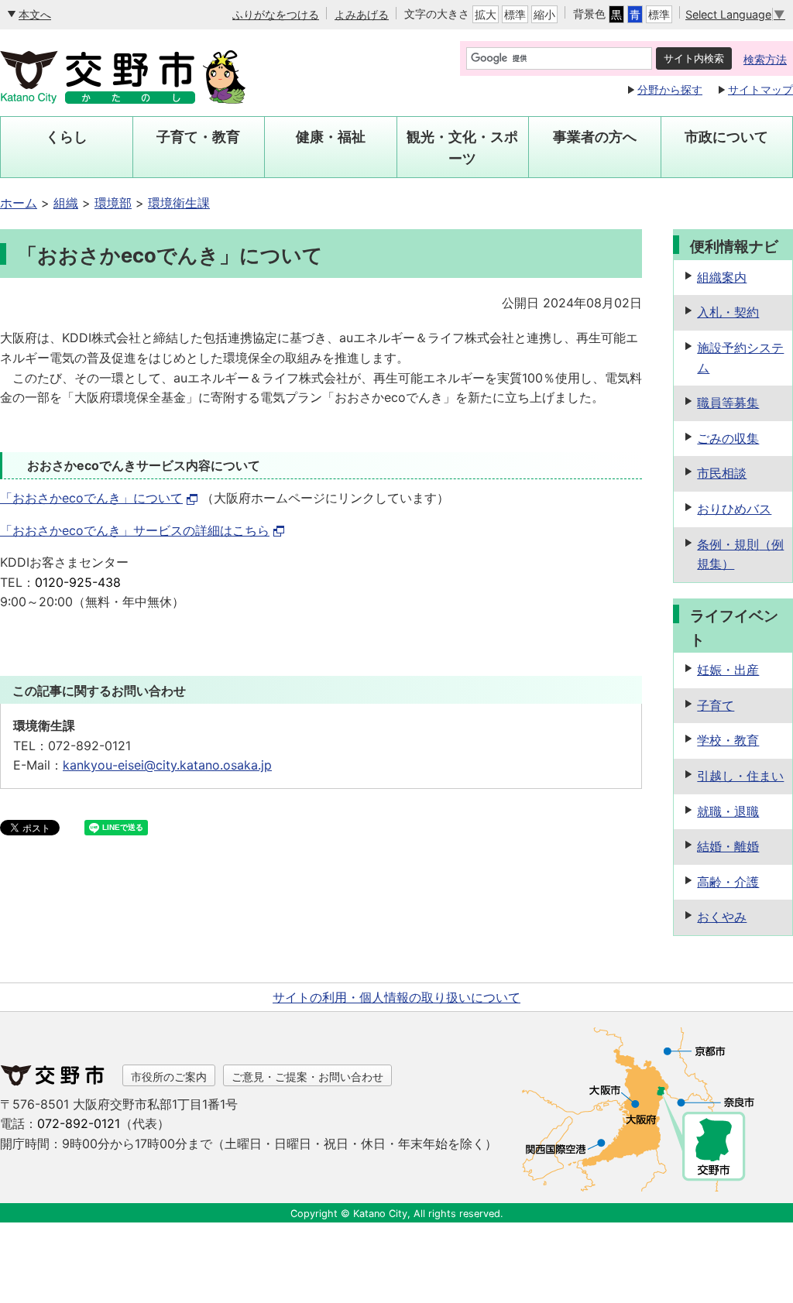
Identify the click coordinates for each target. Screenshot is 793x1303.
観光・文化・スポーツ (462, 147)
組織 (65, 203)
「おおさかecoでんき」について (91, 498)
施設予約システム (740, 357)
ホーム (18, 203)
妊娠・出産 (728, 669)
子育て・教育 (198, 137)
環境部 (113, 203)
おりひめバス (734, 508)
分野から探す (669, 89)
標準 (515, 14)
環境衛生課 (179, 203)
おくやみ (722, 916)
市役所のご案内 (169, 1076)
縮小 (544, 14)
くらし (67, 137)
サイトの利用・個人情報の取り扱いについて (396, 997)
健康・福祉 (331, 137)
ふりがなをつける (275, 14)
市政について (726, 137)
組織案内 (722, 277)
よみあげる (362, 14)
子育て (715, 705)
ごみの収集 (728, 438)
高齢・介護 (728, 882)
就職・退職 (728, 811)
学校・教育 (728, 740)
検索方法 (765, 59)
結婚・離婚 (728, 846)
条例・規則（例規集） (740, 554)
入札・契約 (728, 312)
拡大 (485, 14)
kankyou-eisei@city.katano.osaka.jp (167, 765)
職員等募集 (728, 402)
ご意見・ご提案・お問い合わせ (307, 1076)
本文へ (35, 14)
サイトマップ (760, 89)
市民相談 (722, 473)
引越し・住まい (740, 776)
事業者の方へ (595, 137)
